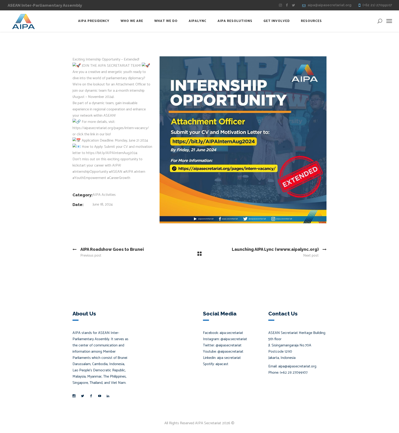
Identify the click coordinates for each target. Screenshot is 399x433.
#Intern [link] (139, 172)
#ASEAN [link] (115, 172)
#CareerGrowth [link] (118, 178)
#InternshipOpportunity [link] (90, 172)
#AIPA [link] (128, 172)
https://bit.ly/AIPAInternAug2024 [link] (111, 153)
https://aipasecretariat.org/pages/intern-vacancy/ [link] (111, 128)
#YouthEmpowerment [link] (89, 178)
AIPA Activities (104, 195)
